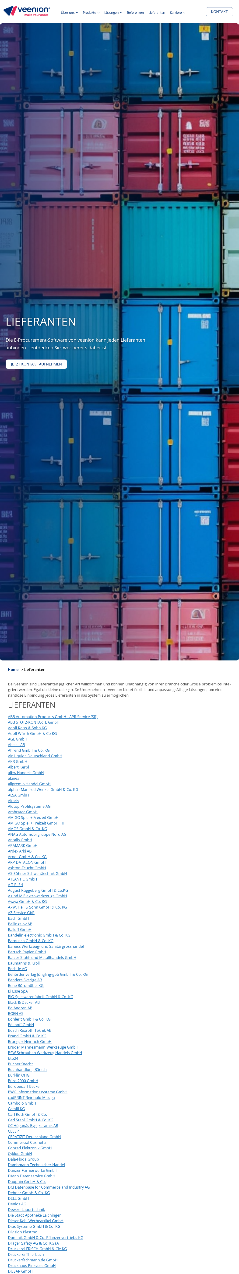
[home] (27, 12)
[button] (69, 12)
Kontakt (219, 11)
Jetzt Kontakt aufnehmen (36, 364)
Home (13, 669)
